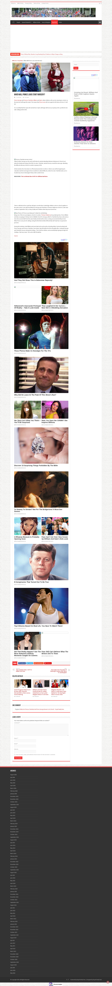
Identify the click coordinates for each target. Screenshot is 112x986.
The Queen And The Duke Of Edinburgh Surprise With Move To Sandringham (58, 670)
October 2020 (13, 959)
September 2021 (14, 935)
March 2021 (13, 951)
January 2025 (13, 826)
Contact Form (45, 3)
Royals (18, 22)
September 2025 (14, 804)
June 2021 (12, 943)
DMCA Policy (20, 3)
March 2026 (13, 788)
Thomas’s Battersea (46, 215)
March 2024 (13, 853)
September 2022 (14, 902)
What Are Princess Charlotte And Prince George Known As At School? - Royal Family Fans (42, 709)
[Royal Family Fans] (54, 12)
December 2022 (14, 894)
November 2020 (14, 956)
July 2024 (12, 842)
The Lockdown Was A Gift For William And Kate (34, 176)
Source (16, 236)
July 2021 (12, 940)
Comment (17, 722)
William (35, 100)
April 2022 (12, 916)
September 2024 (14, 837)
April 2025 (12, 818)
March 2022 (13, 918)
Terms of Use (37, 3)
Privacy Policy (28, 3)
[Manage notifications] (107, 982)
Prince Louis (42, 102)
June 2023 (12, 878)
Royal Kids (54, 22)
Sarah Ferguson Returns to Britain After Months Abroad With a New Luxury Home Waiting (22, 692)
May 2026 (12, 782)
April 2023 (12, 883)
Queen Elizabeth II (26, 22)
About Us (13, 3)
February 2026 (14, 791)
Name (16, 738)
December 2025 (14, 796)
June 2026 (12, 780)
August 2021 (13, 937)
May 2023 (12, 880)
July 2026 (12, 777)
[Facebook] (101, 3)
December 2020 (14, 954)
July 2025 (12, 810)
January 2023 (13, 891)
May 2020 (12, 973)
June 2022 (12, 910)
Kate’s (40, 100)
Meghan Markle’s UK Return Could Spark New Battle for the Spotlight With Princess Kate (58, 692)
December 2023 (14, 861)
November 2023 (14, 864)
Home (13, 22)
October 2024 (13, 834)
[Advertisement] (56, 38)
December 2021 (14, 927)
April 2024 (12, 850)
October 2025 (13, 802)
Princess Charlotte (28, 100)
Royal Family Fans (81, 979)
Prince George (17, 100)
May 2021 (12, 946)
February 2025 (14, 823)
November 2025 (14, 799)
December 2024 (14, 829)
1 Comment (18, 97)
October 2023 (13, 867)
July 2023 (12, 875)
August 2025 (13, 807)
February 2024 (14, 856)
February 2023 (14, 888)
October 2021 (13, 932)
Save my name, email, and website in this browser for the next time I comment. (35, 754)
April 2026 (12, 785)
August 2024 (13, 840)
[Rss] (99, 3)
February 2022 (14, 921)
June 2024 (12, 845)
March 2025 (13, 821)
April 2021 (12, 948)
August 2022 (13, 905)
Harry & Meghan (46, 22)
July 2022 (12, 908)
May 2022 (12, 913)
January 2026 (13, 793)
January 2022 (13, 924)
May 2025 (12, 815)
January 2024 (13, 859)
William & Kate (36, 22)
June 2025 (12, 812)
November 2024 (14, 831)
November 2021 (14, 929)
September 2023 (14, 869)
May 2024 (12, 848)
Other (60, 22)
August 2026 (13, 774)
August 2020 (13, 965)
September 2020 (14, 962)
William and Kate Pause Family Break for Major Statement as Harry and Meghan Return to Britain (44, 54)
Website (16, 749)
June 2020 (12, 970)
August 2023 (13, 872)
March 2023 (13, 886)
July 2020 (12, 967)
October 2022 (13, 899)
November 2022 (14, 897)
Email (16, 743)
